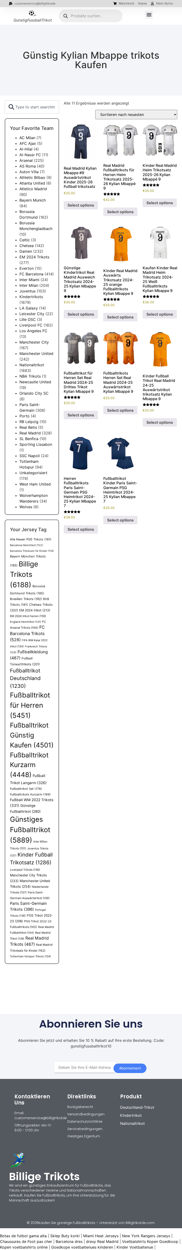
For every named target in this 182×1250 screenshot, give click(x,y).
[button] (149, 15)
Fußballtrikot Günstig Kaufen (32, 735)
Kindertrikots (31, 296)
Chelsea (26, 245)
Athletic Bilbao (32, 177)
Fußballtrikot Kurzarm (29, 765)
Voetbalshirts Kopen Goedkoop (150, 1241)
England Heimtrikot (25, 621)
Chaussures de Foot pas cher (26, 1241)
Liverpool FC (30, 325)
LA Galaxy (28, 308)
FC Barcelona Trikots (27, 633)
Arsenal (26, 160)
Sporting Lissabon (35, 444)
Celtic (24, 240)
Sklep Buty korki (65, 1235)
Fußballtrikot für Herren (30, 705)
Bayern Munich (32, 200)
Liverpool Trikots (25, 869)
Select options (81, 205)
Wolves (25, 506)
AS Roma (27, 166)
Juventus (27, 291)
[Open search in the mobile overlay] (90, 16)
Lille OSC (27, 319)
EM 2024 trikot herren (28, 616)
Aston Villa (29, 171)
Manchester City (34, 342)
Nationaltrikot (31, 364)
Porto (24, 416)
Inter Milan (28, 285)
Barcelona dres (69, 1241)
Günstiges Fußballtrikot (30, 829)
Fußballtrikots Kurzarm (30, 794)
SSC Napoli (29, 455)
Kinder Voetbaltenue (135, 1247)
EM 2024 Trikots (34, 257)
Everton (26, 268)
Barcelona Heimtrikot (26, 545)
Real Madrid (30, 433)
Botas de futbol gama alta (23, 1235)
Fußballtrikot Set (26, 789)
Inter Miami (29, 279)
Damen (25, 251)
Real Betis (28, 427)
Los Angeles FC (33, 330)
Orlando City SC (34, 393)
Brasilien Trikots (26, 599)
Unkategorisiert (33, 472)
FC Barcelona (31, 274)
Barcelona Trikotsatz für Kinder (32, 550)
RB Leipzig (28, 421)
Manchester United (36, 353)
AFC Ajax (27, 143)
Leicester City (31, 313)
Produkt (131, 1096)
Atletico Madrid (33, 188)
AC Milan (27, 137)
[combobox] (32, 107)
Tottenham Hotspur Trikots (30, 956)
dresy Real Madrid (102, 1241)
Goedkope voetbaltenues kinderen (82, 1247)
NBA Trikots (30, 376)
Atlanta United (32, 183)
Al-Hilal (25, 149)
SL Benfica (28, 438)
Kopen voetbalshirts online (24, 1247)
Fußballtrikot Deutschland (25, 678)
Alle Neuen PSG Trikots (30, 539)
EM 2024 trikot (34, 610)
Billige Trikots (24, 574)
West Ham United (35, 484)
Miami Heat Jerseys (100, 1235)
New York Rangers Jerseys (146, 1235)
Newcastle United (35, 382)
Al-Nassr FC (30, 154)
